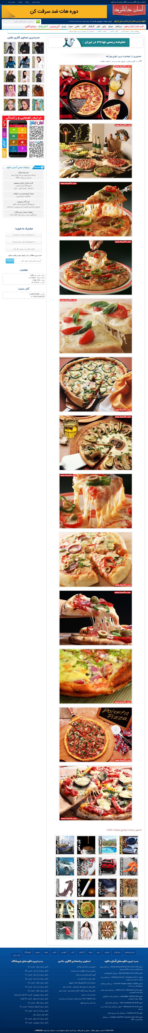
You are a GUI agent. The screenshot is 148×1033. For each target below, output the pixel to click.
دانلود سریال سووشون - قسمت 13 (36, 1022)
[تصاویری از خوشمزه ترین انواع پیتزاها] (95, 94)
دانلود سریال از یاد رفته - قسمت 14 (36, 1011)
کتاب (84, 27)
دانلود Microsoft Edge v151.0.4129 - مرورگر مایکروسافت (123, 973)
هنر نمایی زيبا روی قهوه (88, 1003)
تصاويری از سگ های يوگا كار (86, 967)
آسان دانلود (129, 10)
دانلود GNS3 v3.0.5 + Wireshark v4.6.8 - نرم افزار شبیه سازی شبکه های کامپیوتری (122, 991)
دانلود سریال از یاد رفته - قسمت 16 (36, 979)
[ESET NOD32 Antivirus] (96, 42)
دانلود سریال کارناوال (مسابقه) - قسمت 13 (34, 1006)
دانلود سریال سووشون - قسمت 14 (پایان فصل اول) (31, 995)
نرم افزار (118, 27)
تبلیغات (20, 2)
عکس (77, 27)
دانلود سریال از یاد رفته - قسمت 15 (36, 987)
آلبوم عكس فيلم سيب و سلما (86, 975)
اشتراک (10, 261)
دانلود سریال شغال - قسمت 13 (38, 991)
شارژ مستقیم (130, 952)
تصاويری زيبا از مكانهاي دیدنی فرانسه (83, 971)
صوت (70, 27)
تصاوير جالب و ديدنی (118, 61)
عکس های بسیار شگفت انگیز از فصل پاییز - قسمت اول (77, 991)
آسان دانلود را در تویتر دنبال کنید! (24, 249)
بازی (104, 27)
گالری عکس (114, 31)
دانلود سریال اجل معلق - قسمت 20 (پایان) (34, 999)
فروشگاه (28, 952)
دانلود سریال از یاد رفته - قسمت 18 (36, 971)
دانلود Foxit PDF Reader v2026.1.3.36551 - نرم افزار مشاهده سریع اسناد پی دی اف (121, 985)
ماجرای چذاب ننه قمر (88, 995)
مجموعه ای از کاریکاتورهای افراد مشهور (82, 983)
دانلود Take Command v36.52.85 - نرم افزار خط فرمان (124, 1003)
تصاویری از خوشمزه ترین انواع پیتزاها (81, 31)
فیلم (98, 27)
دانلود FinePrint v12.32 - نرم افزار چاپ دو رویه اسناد (125, 1013)
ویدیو (64, 27)
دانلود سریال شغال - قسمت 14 (38, 983)
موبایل (110, 27)
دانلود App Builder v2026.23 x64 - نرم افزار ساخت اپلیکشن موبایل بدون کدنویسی (123, 997)
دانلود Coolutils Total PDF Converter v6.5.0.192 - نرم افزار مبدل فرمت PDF (122, 1018)
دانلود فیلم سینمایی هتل (40, 1014)
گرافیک (91, 27)
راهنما (27, 2)
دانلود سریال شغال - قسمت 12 (38, 1003)
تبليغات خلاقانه (102, 31)
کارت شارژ (16, 955)
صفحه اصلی (36, 2)
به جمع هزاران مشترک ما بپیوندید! (24, 234)
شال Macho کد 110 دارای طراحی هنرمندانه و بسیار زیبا (77, 999)
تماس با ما (11, 2)
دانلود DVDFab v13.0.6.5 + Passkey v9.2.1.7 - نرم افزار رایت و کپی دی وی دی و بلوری (121, 978)
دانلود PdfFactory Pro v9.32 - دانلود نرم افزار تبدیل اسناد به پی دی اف (121, 1008)
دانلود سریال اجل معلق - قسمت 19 (36, 1019)
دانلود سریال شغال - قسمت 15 (38, 967)
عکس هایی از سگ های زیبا (87, 979)
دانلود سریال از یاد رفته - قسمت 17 (36, 975)
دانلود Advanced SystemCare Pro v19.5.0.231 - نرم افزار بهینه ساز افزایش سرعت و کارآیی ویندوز (121, 968)
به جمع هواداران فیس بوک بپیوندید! (23, 242)
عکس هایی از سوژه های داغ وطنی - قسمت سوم (79, 987)
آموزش (63, 952)
